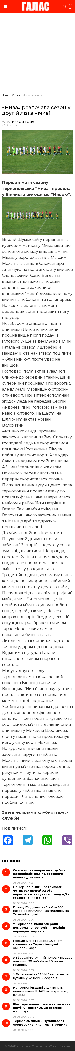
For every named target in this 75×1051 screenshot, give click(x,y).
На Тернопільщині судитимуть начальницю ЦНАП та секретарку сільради (40, 991)
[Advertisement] (37, 54)
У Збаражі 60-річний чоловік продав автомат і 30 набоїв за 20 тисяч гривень (42, 961)
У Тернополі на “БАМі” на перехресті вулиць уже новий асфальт (42, 976)
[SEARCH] (64, 6)
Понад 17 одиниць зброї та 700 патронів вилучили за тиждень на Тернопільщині (41, 910)
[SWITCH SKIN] (70, 6)
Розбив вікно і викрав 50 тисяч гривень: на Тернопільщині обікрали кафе (38, 944)
